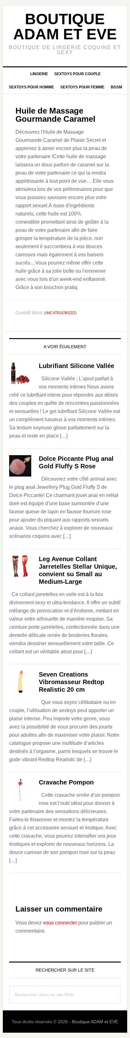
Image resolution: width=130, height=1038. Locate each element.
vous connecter (60, 922)
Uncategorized (60, 313)
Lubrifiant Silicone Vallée (76, 365)
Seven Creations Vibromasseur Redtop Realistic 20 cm (71, 682)
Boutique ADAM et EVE (65, 26)
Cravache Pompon (66, 782)
